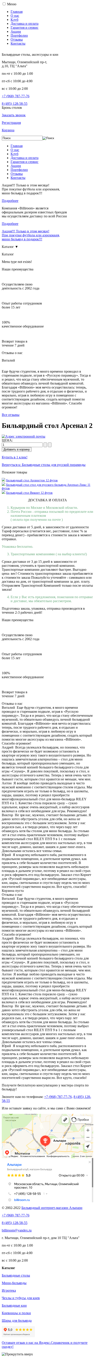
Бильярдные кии (14, 1305)
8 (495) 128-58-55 (14, 103)
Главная (17, 11)
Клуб (14, 19)
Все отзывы (10, 415)
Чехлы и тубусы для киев (21, 1298)
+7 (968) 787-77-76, (58, 1097)
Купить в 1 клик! (14, 457)
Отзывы (17, 39)
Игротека (9, 1290)
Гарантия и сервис (24, 27)
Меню (11, 4)
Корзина (8, 130)
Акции (16, 31)
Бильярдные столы (16, 1275)
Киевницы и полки (16, 1313)
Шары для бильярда (17, 1320)
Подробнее (10, 201)
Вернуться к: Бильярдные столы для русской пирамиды (44, 465)
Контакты (18, 43)
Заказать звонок (14, 115)
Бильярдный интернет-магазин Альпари (51, 1208)
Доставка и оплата (24, 23)
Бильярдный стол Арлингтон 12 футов (32, 480)
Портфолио (19, 35)
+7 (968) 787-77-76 (15, 96)
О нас (15, 15)
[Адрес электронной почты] (23, 436)
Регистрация (11, 122)
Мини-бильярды (14, 1283)
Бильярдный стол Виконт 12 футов (29, 492)
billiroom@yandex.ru (17, 1230)
